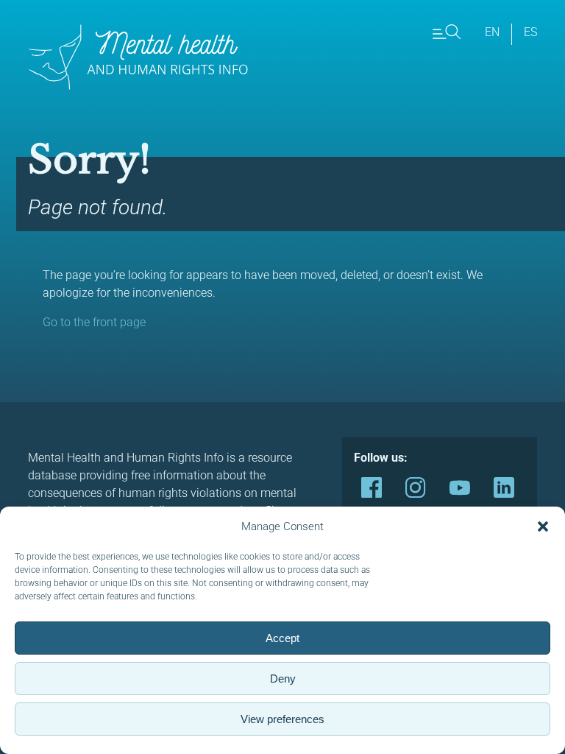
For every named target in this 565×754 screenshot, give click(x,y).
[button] (543, 526)
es (530, 32)
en (492, 32)
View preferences (282, 719)
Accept (282, 638)
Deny (283, 678)
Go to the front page (94, 322)
